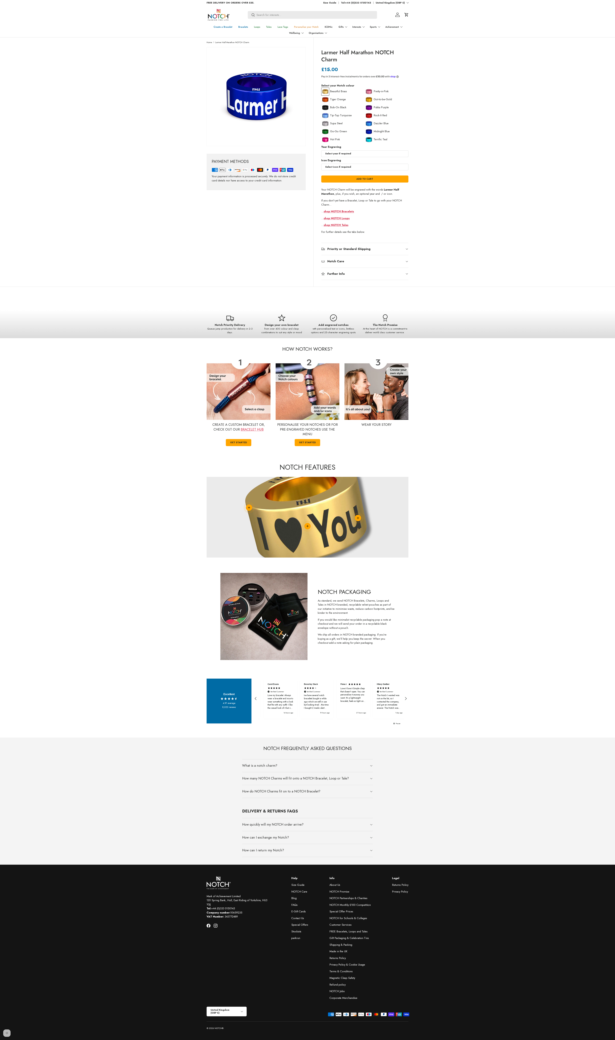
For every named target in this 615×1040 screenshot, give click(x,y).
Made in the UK (338, 959)
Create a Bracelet (223, 27)
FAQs (294, 912)
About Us (334, 892)
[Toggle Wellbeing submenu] (302, 33)
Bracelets (243, 27)
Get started (238, 442)
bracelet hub (252, 429)
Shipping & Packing (340, 952)
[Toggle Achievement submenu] (401, 27)
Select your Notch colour (337, 85)
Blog (294, 905)
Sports (373, 27)
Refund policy (337, 992)
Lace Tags (283, 27)
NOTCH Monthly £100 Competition (350, 912)
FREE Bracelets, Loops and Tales (348, 939)
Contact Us (297, 925)
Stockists (296, 939)
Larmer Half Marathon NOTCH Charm (232, 42)
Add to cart (364, 179)
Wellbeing (294, 33)
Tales (268, 27)
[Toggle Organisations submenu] (326, 33)
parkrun (295, 945)
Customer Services (340, 932)
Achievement (392, 27)
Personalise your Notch (306, 27)
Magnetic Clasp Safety (342, 985)
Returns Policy (337, 965)
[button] (406, 14)
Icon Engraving (331, 160)
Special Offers (299, 932)
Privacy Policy (400, 899)
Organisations (316, 33)
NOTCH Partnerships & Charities (348, 905)
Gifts (341, 27)
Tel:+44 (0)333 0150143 (356, 2)
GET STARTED (307, 442)
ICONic (328, 27)
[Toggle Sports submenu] (379, 27)
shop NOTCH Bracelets (339, 211)
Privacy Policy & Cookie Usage (347, 972)
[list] (256, 96)
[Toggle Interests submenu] (363, 27)
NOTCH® (219, 1035)
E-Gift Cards (298, 919)
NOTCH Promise (339, 899)
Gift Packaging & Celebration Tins (349, 945)
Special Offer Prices (341, 919)
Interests (356, 27)
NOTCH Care (299, 899)
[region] (330, 702)
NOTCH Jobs (337, 998)
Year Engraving (331, 147)
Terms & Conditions (341, 979)
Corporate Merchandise (343, 1005)
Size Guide (329, 2)
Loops (257, 27)
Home (209, 42)
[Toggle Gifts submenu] (346, 27)
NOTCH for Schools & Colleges (348, 925)
